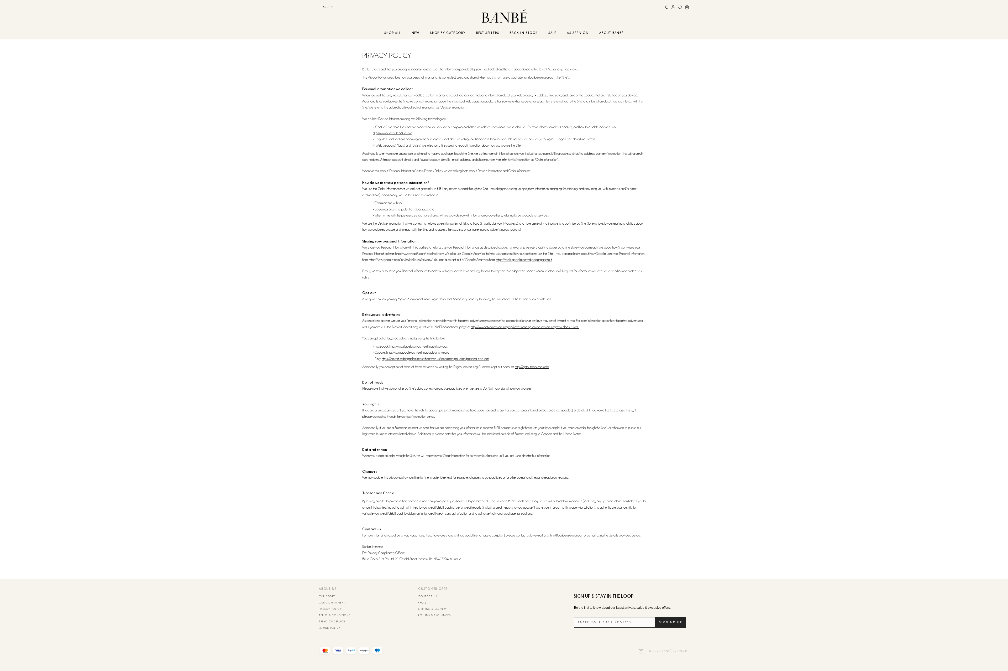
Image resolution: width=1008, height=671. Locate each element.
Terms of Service (332, 621)
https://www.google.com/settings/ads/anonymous (417, 352)
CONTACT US (427, 596)
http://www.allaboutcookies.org (392, 133)
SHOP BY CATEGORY (448, 32)
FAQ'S (422, 602)
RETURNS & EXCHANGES (434, 615)
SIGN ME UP (670, 622)
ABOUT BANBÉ (611, 32)
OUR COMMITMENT (332, 602)
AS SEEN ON (578, 32)
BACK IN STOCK (524, 32)
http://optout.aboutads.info (532, 367)
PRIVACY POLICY (330, 609)
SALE (552, 32)
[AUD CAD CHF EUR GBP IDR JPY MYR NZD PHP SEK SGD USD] (326, 7)
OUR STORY (327, 596)
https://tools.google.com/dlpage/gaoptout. (524, 259)
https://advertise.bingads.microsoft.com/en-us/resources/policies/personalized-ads (435, 358)
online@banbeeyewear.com (565, 535)
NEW (415, 32)
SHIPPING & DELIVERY (432, 609)
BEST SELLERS (487, 32)
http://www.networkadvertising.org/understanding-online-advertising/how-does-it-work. (525, 327)
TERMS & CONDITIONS (334, 615)
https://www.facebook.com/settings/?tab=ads (419, 346)
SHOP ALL (392, 32)
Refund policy (330, 628)
